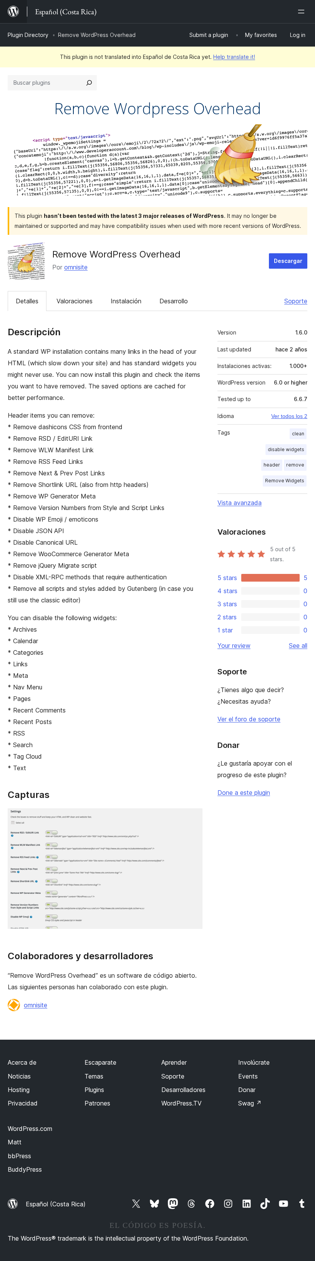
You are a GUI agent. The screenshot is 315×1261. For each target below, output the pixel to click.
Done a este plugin (243, 792)
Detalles (27, 301)
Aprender (174, 1062)
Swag (250, 1103)
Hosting (19, 1090)
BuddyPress (25, 1169)
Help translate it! (234, 57)
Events (248, 1076)
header (272, 465)
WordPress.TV (181, 1103)
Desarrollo (173, 301)
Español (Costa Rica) (56, 1204)
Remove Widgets (284, 480)
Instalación (126, 301)
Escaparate (100, 1062)
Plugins (94, 1090)
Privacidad (23, 1103)
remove (295, 465)
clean (298, 433)
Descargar (288, 261)
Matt (15, 1142)
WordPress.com (30, 1128)
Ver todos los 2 (289, 416)
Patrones (97, 1103)
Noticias (19, 1076)
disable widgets (286, 449)
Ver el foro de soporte (248, 719)
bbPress (19, 1156)
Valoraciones (74, 301)
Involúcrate (254, 1062)
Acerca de (22, 1062)
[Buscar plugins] (89, 82)
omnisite (76, 267)
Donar (246, 1090)
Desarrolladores (183, 1090)
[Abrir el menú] (302, 11)
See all (298, 645)
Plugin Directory (28, 35)
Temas (94, 1076)
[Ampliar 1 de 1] (192, 819)
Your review (233, 645)
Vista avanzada (239, 503)
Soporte (295, 301)
